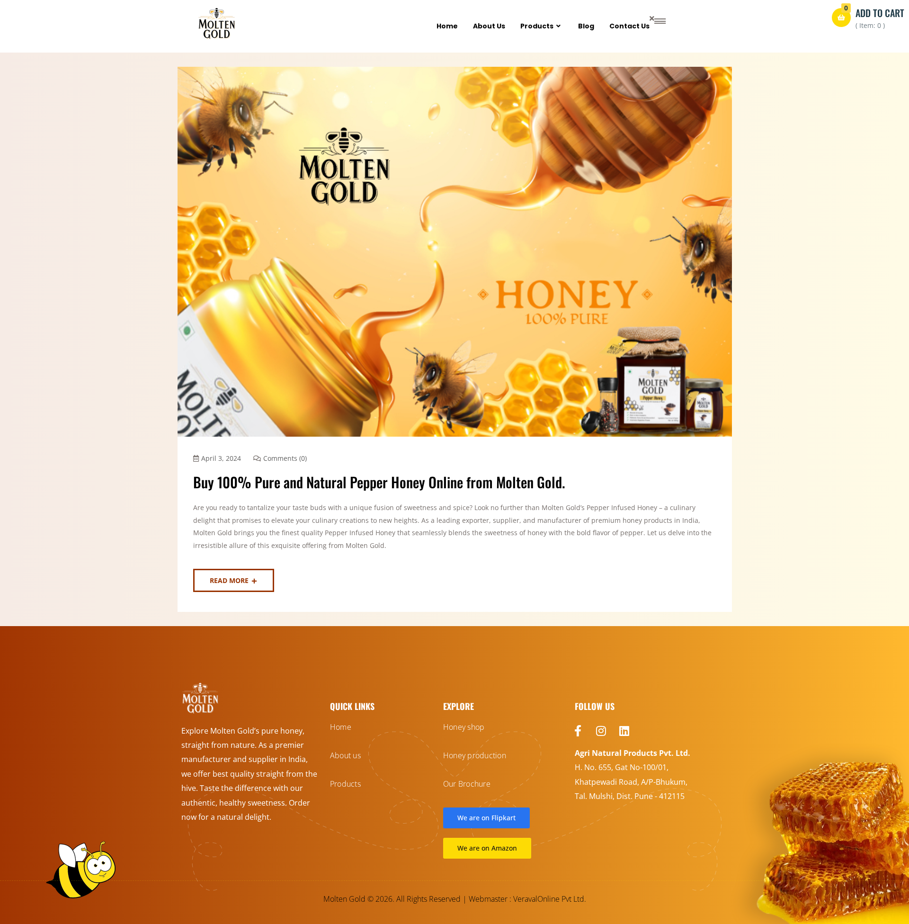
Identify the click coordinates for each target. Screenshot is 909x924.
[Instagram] (601, 730)
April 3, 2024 (221, 458)
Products (536, 26)
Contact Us (629, 26)
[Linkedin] (624, 730)
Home (447, 26)
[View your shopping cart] (841, 17)
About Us (489, 26)
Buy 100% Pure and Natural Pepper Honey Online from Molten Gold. (379, 482)
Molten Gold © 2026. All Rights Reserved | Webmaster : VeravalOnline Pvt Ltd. (454, 899)
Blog (586, 26)
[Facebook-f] (578, 730)
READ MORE (229, 580)
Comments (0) (285, 458)
